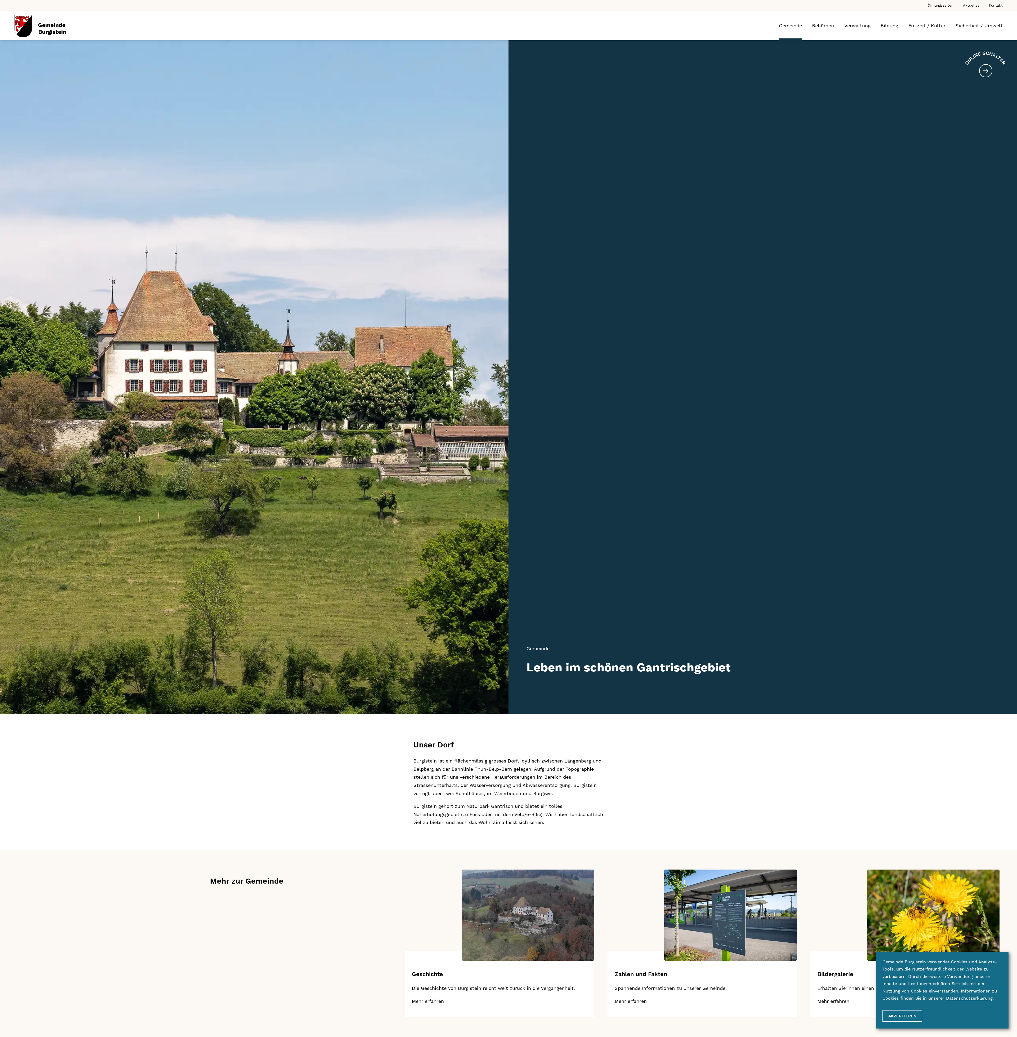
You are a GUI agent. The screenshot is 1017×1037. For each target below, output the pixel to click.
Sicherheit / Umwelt (979, 25)
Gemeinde (790, 25)
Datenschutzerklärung (969, 998)
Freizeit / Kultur (926, 25)
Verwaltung (857, 25)
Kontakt (996, 5)
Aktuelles (971, 5)
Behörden (823, 25)
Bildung (889, 25)
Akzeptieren (902, 1016)
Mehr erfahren (428, 1001)
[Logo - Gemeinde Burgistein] (40, 26)
